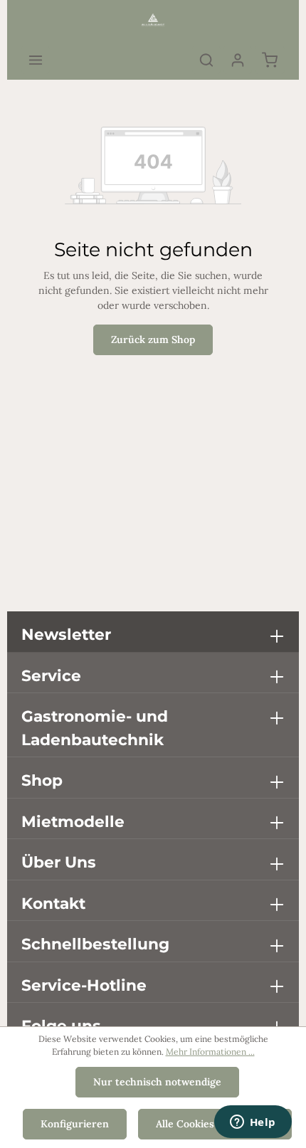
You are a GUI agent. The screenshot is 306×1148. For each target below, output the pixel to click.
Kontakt (53, 903)
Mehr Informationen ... (210, 1051)
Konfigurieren (75, 1123)
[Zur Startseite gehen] (153, 20)
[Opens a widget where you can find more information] (252, 1123)
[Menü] (35, 60)
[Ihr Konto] (237, 60)
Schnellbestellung (95, 943)
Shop (42, 780)
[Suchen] (206, 60)
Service (51, 675)
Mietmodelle (73, 821)
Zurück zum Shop (153, 339)
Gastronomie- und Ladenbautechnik (94, 728)
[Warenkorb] (270, 60)
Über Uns (58, 862)
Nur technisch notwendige (157, 1081)
